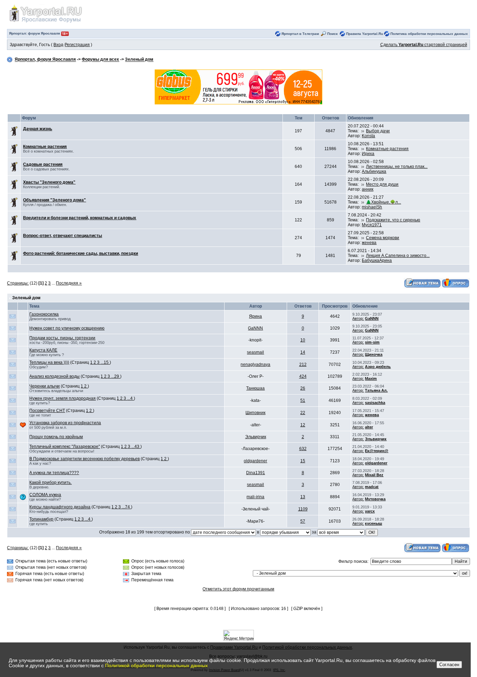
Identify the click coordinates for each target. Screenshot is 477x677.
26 (302, 388)
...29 (115, 376)
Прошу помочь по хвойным (56, 436)
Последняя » (69, 283)
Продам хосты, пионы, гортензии (62, 338)
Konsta (368, 135)
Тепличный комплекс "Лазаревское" (64, 446)
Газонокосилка (44, 314)
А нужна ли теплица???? (54, 472)
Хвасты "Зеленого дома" (49, 182)
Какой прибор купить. (50, 482)
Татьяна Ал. (376, 390)
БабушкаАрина (377, 260)
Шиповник (255, 412)
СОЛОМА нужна (45, 494)
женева (369, 242)
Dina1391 (255, 472)
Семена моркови (382, 237)
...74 (126, 507)
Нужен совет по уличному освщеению (66, 328)
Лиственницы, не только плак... (396, 166)
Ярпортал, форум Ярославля (45, 59)
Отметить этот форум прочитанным (238, 589)
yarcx (370, 511)
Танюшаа (255, 388)
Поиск (332, 34)
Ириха (368, 153)
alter (369, 427)
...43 (135, 446)
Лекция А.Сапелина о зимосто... (398, 255)
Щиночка (373, 354)
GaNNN (372, 318)
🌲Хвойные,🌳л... (383, 202)
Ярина (255, 316)
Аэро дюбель (378, 367)
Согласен (449, 664)
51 (302, 400)
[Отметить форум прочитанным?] (14, 130)
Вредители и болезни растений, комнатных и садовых (79, 217)
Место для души (382, 184)
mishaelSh (372, 207)
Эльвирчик (255, 436)
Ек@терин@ (376, 451)
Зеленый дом (139, 59)
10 (302, 340)
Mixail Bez (374, 475)
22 (302, 412)
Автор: (358, 318)
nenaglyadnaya (255, 364)
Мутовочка (375, 499)
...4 (130, 398)
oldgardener (255, 460)
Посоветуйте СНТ (47, 410)
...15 (105, 362)
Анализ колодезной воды (54, 376)
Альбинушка (374, 171)
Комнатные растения (45, 146)
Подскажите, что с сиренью (393, 220)
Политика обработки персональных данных (429, 34)
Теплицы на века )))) (49, 362)
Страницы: (18, 283)
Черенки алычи (44, 386)
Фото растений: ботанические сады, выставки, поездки (80, 253)
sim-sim (372, 342)
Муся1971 (372, 224)
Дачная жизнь (37, 128)
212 (303, 364)
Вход (58, 44)
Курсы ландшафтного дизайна (59, 507)
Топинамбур (41, 519)
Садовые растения (43, 164)
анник (367, 189)
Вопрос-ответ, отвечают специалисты (62, 235)
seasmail (255, 352)
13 (302, 496)
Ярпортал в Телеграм (300, 34)
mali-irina (255, 496)
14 (302, 352)
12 (302, 424)
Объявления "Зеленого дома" (54, 200)
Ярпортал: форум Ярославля (35, 33)
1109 (303, 509)
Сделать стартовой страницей (423, 44)
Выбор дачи (378, 130)
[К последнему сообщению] (363, 130)
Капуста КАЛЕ (43, 350)
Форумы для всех (100, 59)
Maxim (371, 378)
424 (303, 376)
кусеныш (373, 523)
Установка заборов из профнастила (65, 422)
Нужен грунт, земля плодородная (62, 398)
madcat (372, 487)
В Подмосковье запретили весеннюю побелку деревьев (84, 458)
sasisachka (375, 402)
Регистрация (77, 44)
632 (303, 448)
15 (302, 460)
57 (302, 521)
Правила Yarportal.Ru (364, 34)
